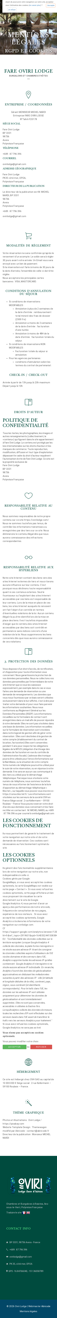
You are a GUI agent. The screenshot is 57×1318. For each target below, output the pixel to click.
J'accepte (50, 5)
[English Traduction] (28, 1212)
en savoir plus (34, 5)
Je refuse (12, 10)
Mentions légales (28, 1311)
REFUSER (41, 1047)
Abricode (45, 1306)
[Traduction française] (24, 1212)
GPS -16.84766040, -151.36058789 (26, 1271)
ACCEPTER (14, 1047)
